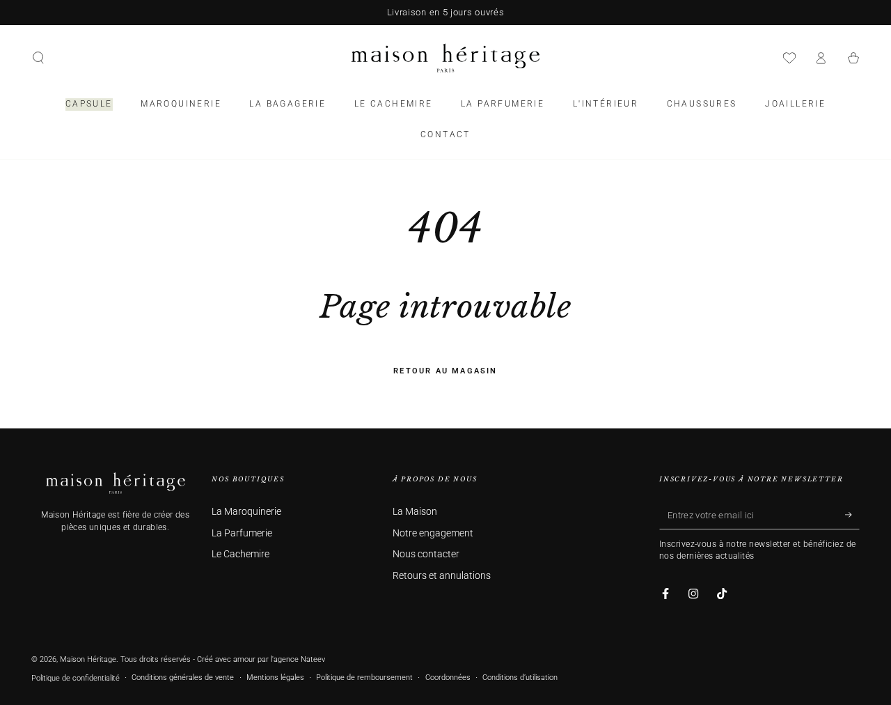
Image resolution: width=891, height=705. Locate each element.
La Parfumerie (242, 533)
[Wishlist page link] (789, 58)
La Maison (415, 512)
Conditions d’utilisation (520, 677)
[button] (38, 58)
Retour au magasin (445, 370)
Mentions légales (275, 677)
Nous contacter (426, 554)
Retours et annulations (442, 576)
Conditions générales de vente (183, 677)
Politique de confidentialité (75, 678)
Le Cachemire (240, 554)
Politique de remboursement (364, 677)
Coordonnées (448, 677)
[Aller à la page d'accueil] (445, 57)
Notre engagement (433, 533)
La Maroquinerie (246, 512)
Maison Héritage (88, 659)
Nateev (313, 659)
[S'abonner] (852, 515)
